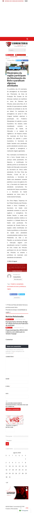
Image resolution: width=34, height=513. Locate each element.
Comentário (10, 356)
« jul (7, 482)
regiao (9, 289)
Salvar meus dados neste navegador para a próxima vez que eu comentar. (17, 404)
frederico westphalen (17, 284)
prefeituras (22, 286)
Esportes (10, 327)
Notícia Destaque (21, 54)
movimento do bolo (13, 286)
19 (16, 470)
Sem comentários (15, 68)
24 (9, 473)
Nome (8, 378)
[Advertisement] (17, 19)
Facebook (25, 60)
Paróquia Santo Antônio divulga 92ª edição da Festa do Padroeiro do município (17, 323)
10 (9, 466)
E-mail (8, 386)
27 (19, 473)
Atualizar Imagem (11, 425)
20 (19, 470)
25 (13, 473)
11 (13, 466)
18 (13, 470)
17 (9, 470)
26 (16, 473)
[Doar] (17, 1)
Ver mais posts (18, 279)
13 (19, 466)
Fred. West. (10, 54)
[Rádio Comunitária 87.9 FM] (17, 46)
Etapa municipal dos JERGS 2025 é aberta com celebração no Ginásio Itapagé (17, 332)
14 (22, 466)
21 (22, 470)
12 (16, 466)
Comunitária (13, 56)
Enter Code (10, 427)
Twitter (19, 60)
